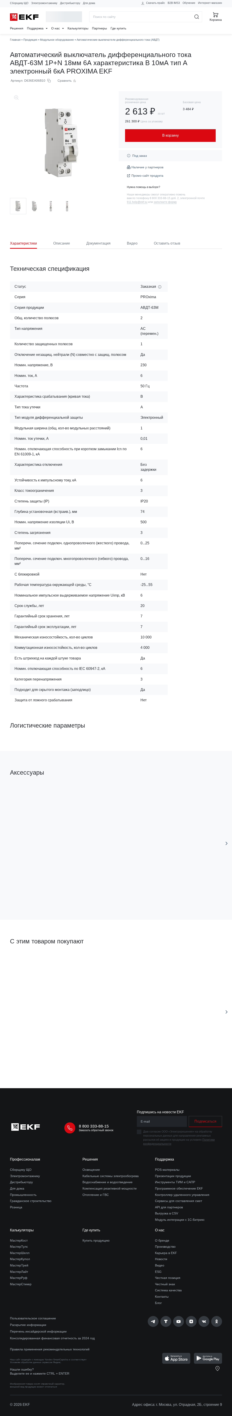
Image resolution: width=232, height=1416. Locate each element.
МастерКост (19, 1240)
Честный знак (165, 1284)
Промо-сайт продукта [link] (147, 175)
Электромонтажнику (44, 3)
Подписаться (128, 1059)
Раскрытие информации (28, 1325)
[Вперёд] (226, 843)
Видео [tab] (132, 243)
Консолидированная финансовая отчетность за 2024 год (52, 1338)
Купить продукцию (96, 1240)
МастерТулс (19, 1246)
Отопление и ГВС (95, 1195)
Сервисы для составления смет (178, 1201)
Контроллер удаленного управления (182, 1195)
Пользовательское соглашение (33, 1318)
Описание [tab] (61, 243)
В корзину (47, 890)
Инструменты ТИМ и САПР (175, 1182)
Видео (159, 1265)
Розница (16, 1207)
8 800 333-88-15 (94, 1126)
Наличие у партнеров (147, 167)
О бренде (162, 1240)
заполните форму (165, 202)
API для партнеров (169, 1207)
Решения (16, 28)
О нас (56, 28)
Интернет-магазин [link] (210, 3)
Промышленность (23, 1195)
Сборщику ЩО (19, 3)
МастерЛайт (19, 1271)
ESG (158, 1271)
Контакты (162, 1296)
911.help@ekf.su (137, 202)
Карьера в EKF (166, 1253)
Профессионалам (25, 1159)
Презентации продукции (173, 1176)
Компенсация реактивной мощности (109, 1188)
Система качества (168, 1290)
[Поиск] (196, 16)
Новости (161, 1259)
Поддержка (35, 28)
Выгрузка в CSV (166, 1213)
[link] (153, 1321)
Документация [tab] (98, 243)
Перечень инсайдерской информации (38, 1331)
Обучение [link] (189, 3)
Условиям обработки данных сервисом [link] (31, 1362)
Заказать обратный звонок (96, 1130)
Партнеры (99, 28)
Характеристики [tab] (23, 243)
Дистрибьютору (70, 3)
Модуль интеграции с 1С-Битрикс (180, 1219)
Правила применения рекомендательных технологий (49, 1349)
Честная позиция (167, 1278)
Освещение (91, 1169)
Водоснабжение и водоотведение (107, 1182)
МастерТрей (19, 1265)
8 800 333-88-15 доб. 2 (164, 198)
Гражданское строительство (30, 1201)
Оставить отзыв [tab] (167, 243)
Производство (165, 1246)
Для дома (89, 3)
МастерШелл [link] (19, 1253)
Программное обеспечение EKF (179, 1188)
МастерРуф (18, 1278)
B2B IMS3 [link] (174, 3)
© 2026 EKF (20, 1404)
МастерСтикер (20, 1284)
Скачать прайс (155, 3)
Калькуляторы (78, 28)
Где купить (118, 28)
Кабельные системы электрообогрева (110, 1176)
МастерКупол (20, 1259)
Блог (158, 1303)
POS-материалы (167, 1169)
